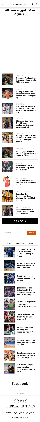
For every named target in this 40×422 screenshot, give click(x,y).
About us (9, 412)
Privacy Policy (13, 414)
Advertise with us (18, 412)
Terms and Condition (26, 414)
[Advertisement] (20, 40)
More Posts (20, 221)
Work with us (30, 412)
